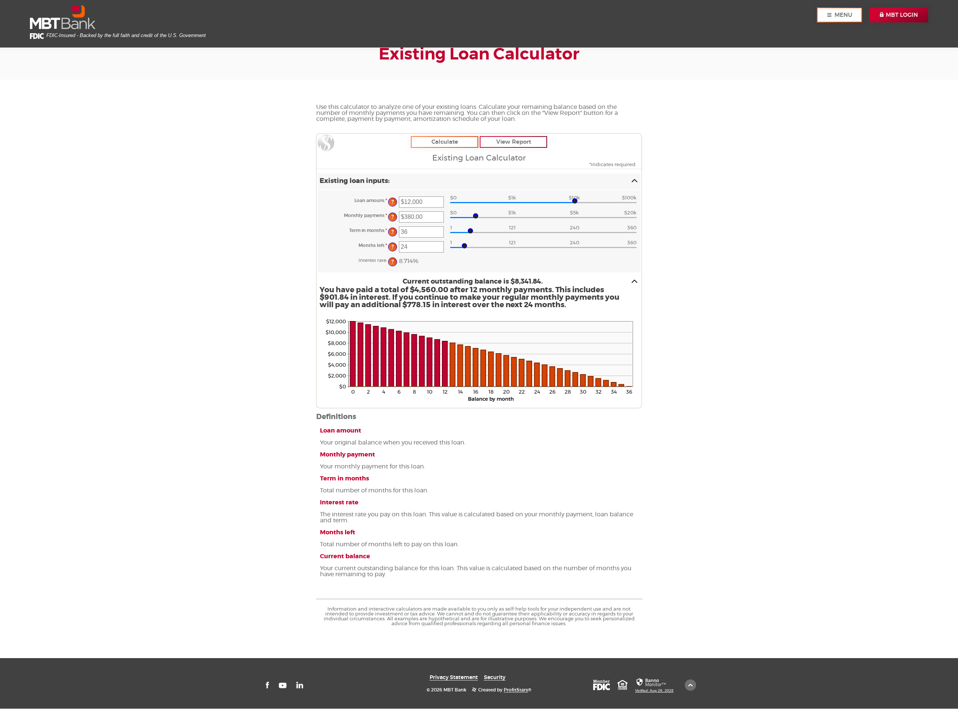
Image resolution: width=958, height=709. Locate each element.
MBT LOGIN (901, 15)
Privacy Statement (454, 677)
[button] (479, 181)
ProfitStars (516, 689)
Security (495, 677)
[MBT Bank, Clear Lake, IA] (62, 17)
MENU (843, 15)
